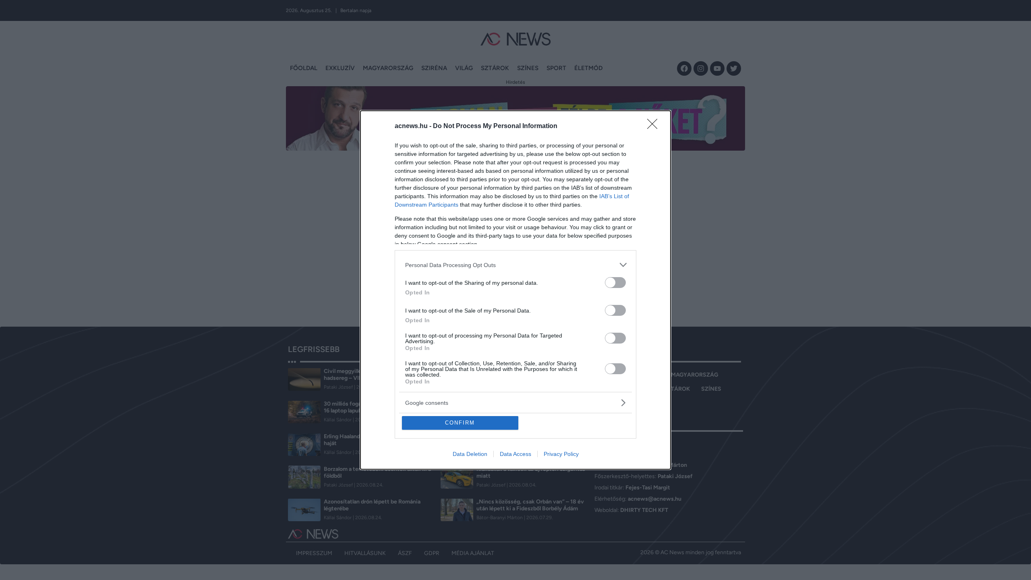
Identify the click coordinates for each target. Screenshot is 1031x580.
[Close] (654, 126)
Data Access (515, 454)
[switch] (615, 282)
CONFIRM (460, 423)
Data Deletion (470, 454)
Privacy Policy (561, 454)
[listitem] (515, 265)
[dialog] (515, 290)
